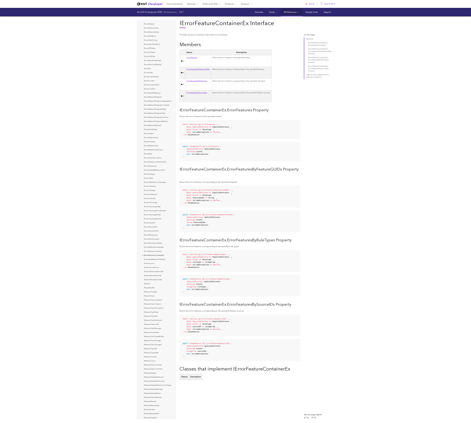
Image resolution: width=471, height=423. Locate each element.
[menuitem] (259, 12)
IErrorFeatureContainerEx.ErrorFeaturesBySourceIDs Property (318, 68)
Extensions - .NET (174, 12)
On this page (309, 35)
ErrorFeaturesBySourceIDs (197, 92)
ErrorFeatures (192, 57)
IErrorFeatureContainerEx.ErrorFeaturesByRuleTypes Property (318, 60)
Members (310, 39)
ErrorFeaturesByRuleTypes (197, 81)
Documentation (175, 4)
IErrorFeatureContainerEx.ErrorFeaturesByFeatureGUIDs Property (319, 51)
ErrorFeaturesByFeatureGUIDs (198, 69)
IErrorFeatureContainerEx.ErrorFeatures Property (318, 44)
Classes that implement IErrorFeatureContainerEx (317, 76)
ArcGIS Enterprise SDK (149, 12)
